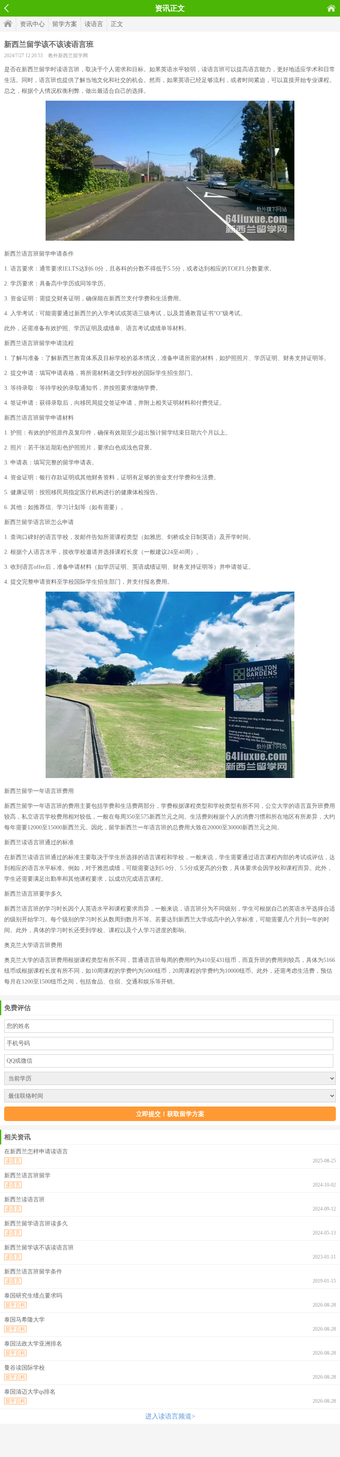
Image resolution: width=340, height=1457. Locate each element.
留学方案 (64, 24)
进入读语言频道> (170, 1416)
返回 (6, 8)
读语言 (94, 24)
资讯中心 (32, 24)
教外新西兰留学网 (68, 55)
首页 (331, 8)
